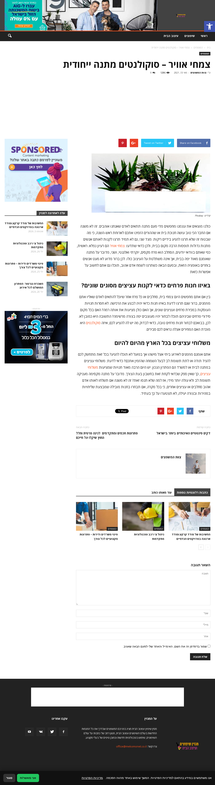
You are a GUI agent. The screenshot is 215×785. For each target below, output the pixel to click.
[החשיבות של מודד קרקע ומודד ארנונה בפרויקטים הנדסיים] (189, 516)
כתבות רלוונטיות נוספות (192, 492)
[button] (209, 26)
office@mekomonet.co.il (131, 746)
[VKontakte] (41, 732)
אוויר (113, 245)
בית (208, 47)
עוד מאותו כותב (161, 492)
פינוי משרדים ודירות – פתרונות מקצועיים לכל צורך (24, 265)
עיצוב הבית (171, 36)
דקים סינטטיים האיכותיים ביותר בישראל (183, 433)
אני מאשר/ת (28, 778)
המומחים (205, 53)
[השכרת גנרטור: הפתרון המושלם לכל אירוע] (57, 289)
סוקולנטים (93, 322)
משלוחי (93, 367)
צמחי (121, 245)
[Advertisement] (107, 107)
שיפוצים (189, 36)
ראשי (204, 36)
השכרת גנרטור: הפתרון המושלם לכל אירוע (28, 285)
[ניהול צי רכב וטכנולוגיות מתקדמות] (143, 516)
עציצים (205, 373)
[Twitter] (52, 732)
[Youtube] (29, 732)
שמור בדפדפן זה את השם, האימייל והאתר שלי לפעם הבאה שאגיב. (165, 646)
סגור (9, 778)
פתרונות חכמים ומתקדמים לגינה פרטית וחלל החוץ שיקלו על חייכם (107, 435)
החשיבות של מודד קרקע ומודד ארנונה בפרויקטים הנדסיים (24, 225)
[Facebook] (63, 732)
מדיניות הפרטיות (92, 778)
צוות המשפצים (198, 72)
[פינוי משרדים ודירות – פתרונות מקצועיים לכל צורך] (97, 516)
